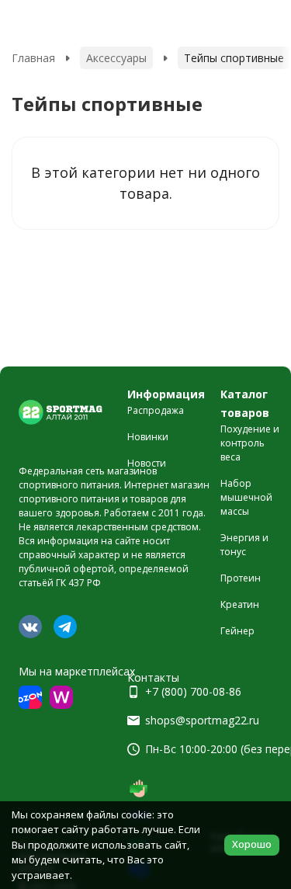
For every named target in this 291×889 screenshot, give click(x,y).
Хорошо (252, 844)
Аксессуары (116, 57)
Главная (33, 57)
